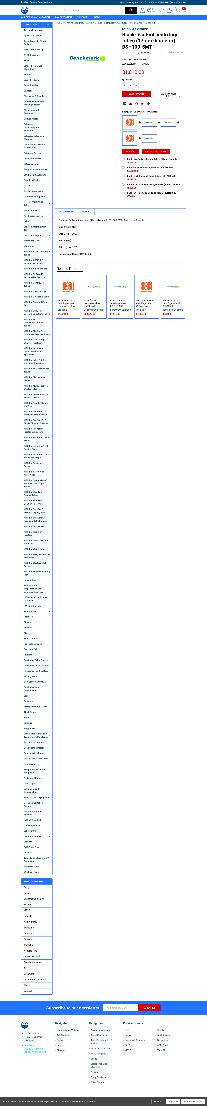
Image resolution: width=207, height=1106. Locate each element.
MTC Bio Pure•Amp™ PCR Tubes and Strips (36, 456)
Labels (27, 221)
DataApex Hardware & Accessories (35, 146)
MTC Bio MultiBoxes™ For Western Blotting (36, 387)
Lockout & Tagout (33, 235)
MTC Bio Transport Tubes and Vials (37, 542)
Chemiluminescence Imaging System (34, 103)
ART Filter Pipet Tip (34, 49)
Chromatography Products (32, 112)
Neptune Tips (30, 950)
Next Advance (30, 922)
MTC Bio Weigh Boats (34, 549)
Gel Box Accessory (33, 191)
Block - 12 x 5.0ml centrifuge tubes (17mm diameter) (145, 303)
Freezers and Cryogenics (36, 797)
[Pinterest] (148, 103)
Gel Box (28, 185)
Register (151, 11)
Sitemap (61, 1050)
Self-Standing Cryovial (35, 682)
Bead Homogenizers (34, 748)
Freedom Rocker (32, 180)
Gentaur (27, 893)
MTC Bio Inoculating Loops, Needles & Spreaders (34, 351)
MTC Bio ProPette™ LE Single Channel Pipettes (36, 422)
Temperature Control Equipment (34, 771)
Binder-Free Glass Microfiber (33, 67)
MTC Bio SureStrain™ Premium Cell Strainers (35, 519)
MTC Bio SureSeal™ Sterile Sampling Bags (35, 511)
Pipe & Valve (30, 611)
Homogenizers (31, 764)
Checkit (28, 91)
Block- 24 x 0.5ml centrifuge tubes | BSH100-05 (171, 303)
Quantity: (128, 79)
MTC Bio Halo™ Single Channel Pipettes (35, 341)
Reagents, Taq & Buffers (36, 671)
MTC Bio (28, 910)
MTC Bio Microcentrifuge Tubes (36, 370)
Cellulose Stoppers (33, 778)
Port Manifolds (31, 638)
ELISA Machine (31, 164)
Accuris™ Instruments (34, 742)
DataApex (28, 939)
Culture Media (31, 119)
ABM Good (29, 933)
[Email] (130, 103)
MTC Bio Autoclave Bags (36, 268)
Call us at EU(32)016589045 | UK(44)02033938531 (35, 1048)
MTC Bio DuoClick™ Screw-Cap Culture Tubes (37, 312)
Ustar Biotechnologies (35, 979)
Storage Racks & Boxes (35, 706)
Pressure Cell (30, 649)
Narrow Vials (30, 580)
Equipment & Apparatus (35, 175)
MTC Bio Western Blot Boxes (35, 565)
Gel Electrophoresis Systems (34, 813)
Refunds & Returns (124, 1096)
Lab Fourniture (31, 831)
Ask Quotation (63, 17)
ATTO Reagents (32, 55)
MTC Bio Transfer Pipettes (33, 533)
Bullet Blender (31, 85)
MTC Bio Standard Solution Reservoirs (33, 502)
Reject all (173, 1101)
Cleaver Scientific (32, 956)
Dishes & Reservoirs (34, 158)
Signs (26, 696)
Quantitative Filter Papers (36, 665)
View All (28, 991)
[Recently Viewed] (171, 10)
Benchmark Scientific (34, 898)
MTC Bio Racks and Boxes (33, 465)
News (97, 17)
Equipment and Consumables (31, 790)
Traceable (28, 945)
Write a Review (176, 52)
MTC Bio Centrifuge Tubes (34, 284)
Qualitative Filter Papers (36, 660)
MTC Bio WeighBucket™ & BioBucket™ (37, 556)
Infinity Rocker (31, 210)
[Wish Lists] (163, 10)
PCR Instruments (32, 606)
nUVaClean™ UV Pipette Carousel (35, 599)
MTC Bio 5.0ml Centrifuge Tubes (37, 253)
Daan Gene (29, 974)
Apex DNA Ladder (33, 35)
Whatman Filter (31, 866)
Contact (82, 17)
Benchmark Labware (34, 753)
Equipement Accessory (35, 169)
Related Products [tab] (70, 269)
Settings (158, 1101)
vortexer (28, 723)
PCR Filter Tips (31, 847)
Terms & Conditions (41, 1096)
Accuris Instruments (34, 30)
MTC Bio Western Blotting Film (37, 573)
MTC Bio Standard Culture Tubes (33, 494)
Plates (27, 633)
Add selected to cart (155, 151)
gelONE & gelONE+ (33, 820)
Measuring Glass (32, 240)
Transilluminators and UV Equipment (36, 860)
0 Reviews (85, 211)
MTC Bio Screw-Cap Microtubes (34, 473)
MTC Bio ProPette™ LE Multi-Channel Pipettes (35, 413)
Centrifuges (30, 783)
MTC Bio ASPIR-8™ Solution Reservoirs (33, 262)
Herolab (28, 916)
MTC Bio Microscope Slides (34, 379)
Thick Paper (30, 712)
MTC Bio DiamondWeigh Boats (36, 304)
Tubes (27, 717)
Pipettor (28, 627)
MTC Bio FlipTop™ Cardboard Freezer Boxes (37, 333)
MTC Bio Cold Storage (35, 291)
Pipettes (28, 852)
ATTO (26, 968)
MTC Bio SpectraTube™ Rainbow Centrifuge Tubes (35, 483)
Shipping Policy (83, 1096)
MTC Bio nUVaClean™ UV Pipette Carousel (36, 396)
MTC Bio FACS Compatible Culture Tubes (33, 322)
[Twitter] (142, 103)
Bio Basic (28, 904)
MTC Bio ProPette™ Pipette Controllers (33, 430)
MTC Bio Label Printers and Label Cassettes (35, 362)
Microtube (29, 246)
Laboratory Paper (32, 836)
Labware (28, 841)
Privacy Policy (165, 1096)
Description (66, 211)
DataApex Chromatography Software (32, 127)
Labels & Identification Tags (35, 228)
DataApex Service (33, 153)
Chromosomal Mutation (35, 17)
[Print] (136, 103)
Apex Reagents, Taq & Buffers (35, 43)
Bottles (27, 74)
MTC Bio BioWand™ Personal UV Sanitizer (35, 276)
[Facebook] (124, 103)
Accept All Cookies (193, 1101)
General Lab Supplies (34, 196)
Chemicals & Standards (35, 96)
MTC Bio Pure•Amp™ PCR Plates (36, 439)
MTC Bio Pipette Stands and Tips (36, 405)
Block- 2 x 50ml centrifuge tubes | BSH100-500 (119, 303)
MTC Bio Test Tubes (34, 526)
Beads (27, 60)
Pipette (27, 622)
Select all (131, 151)
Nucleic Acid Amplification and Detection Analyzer (33, 588)
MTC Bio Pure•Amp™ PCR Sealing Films (36, 448)
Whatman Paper (32, 872)
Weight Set (29, 728)
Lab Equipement (32, 825)
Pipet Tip (28, 617)
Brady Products (31, 80)
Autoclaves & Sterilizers (36, 758)
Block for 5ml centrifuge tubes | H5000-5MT (92, 303)
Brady (26, 887)
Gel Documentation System (33, 804)
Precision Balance (33, 644)
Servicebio (29, 927)
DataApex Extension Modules (34, 138)
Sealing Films (30, 676)
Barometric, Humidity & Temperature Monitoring (36, 735)
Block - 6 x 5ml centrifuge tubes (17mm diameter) (66, 303)
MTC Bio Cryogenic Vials (36, 297)
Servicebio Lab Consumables (31, 689)
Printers (28, 655)
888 (26, 985)
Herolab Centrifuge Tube (33, 203)
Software (28, 701)
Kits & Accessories (33, 216)
